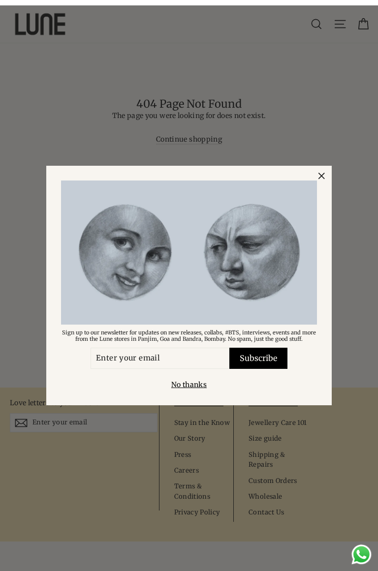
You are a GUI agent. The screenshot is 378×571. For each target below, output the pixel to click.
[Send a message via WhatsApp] (361, 554)
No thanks (189, 384)
